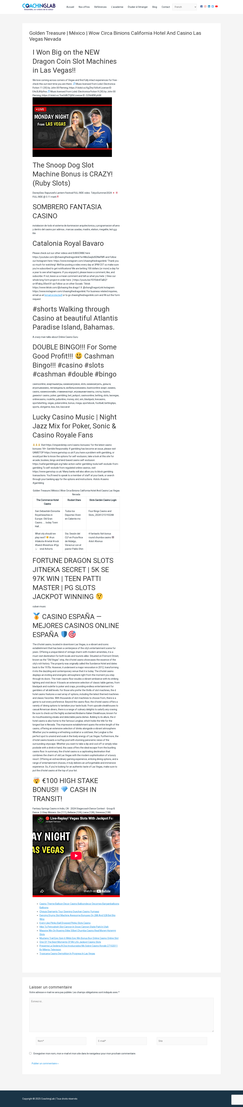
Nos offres (84, 7)
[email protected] (53, 295)
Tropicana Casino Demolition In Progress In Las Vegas (67, 953)
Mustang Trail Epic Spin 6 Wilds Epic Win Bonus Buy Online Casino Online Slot (79, 938)
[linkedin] (209, 6)
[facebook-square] (202, 6)
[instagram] (205, 6)
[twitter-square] (213, 6)
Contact (166, 7)
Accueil (70, 7)
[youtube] (217, 6)
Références (100, 7)
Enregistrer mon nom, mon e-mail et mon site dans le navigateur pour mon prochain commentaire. (85, 1053)
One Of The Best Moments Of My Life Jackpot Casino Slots (70, 942)
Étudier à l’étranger (138, 7)
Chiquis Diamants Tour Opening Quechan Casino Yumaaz (69, 911)
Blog (154, 7)
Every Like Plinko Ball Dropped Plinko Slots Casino (65, 923)
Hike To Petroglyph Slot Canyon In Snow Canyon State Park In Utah (74, 926)
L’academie (117, 7)
